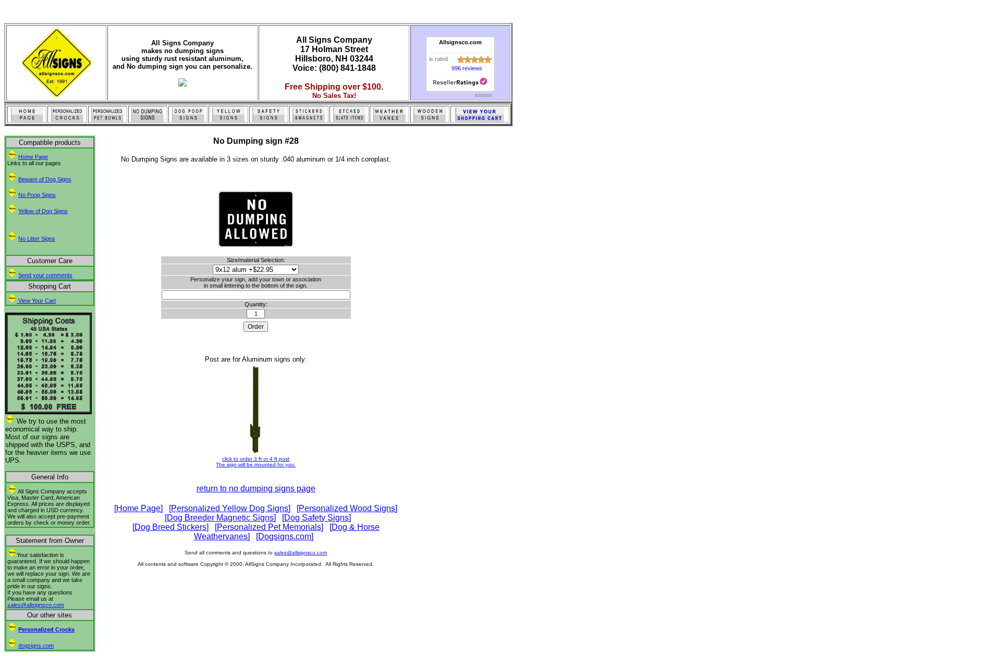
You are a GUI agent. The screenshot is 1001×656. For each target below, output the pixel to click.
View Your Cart (36, 301)
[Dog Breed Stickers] (170, 527)
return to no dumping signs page (256, 488)
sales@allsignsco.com (35, 605)
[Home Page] (138, 508)
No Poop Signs (37, 195)
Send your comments (45, 275)
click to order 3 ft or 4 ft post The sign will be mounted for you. (256, 461)
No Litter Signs (36, 239)
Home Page (33, 157)
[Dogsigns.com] (284, 536)
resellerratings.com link (460, 82)
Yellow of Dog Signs (43, 211)
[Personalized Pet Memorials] (269, 527)
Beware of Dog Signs (44, 179)
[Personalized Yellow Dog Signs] (229, 508)
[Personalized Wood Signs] (347, 508)
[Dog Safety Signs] (316, 517)
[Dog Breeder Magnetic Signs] (220, 517)
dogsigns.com (36, 645)
